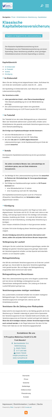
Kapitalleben (42, 17)
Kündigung (8, 74)
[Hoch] (3, 78)
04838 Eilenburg (20, 346)
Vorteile (7, 71)
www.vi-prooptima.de (20, 358)
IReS (11, 407)
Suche (40, 404)
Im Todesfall (9, 69)
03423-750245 (21, 353)
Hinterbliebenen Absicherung (27, 17)
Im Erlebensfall (10, 67)
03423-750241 (21, 348)
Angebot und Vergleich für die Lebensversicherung (23, 36)
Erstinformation (20, 404)
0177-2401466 (21, 350)
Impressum (7, 404)
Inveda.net (28, 407)
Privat (13, 17)
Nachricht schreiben (26, 362)
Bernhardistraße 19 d (21, 343)
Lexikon (32, 404)
